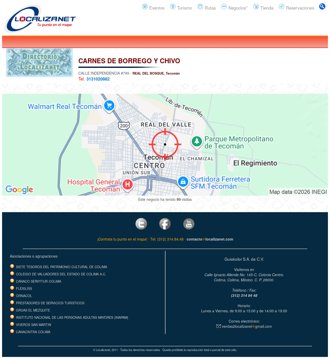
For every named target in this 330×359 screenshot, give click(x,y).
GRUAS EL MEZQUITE (33, 310)
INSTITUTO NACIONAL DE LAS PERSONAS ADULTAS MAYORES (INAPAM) (72, 317)
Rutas (209, 8)
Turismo (184, 8)
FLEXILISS (24, 288)
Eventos (156, 8)
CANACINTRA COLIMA (33, 332)
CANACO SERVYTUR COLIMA (38, 281)
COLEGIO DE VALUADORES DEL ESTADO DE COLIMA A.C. (61, 274)
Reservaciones (299, 8)
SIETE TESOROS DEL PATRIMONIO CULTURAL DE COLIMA (61, 267)
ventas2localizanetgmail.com (246, 326)
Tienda (266, 8)
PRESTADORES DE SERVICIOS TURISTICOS (50, 303)
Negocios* (237, 8)
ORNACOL (24, 295)
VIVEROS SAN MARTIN (33, 324)
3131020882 (98, 79)
